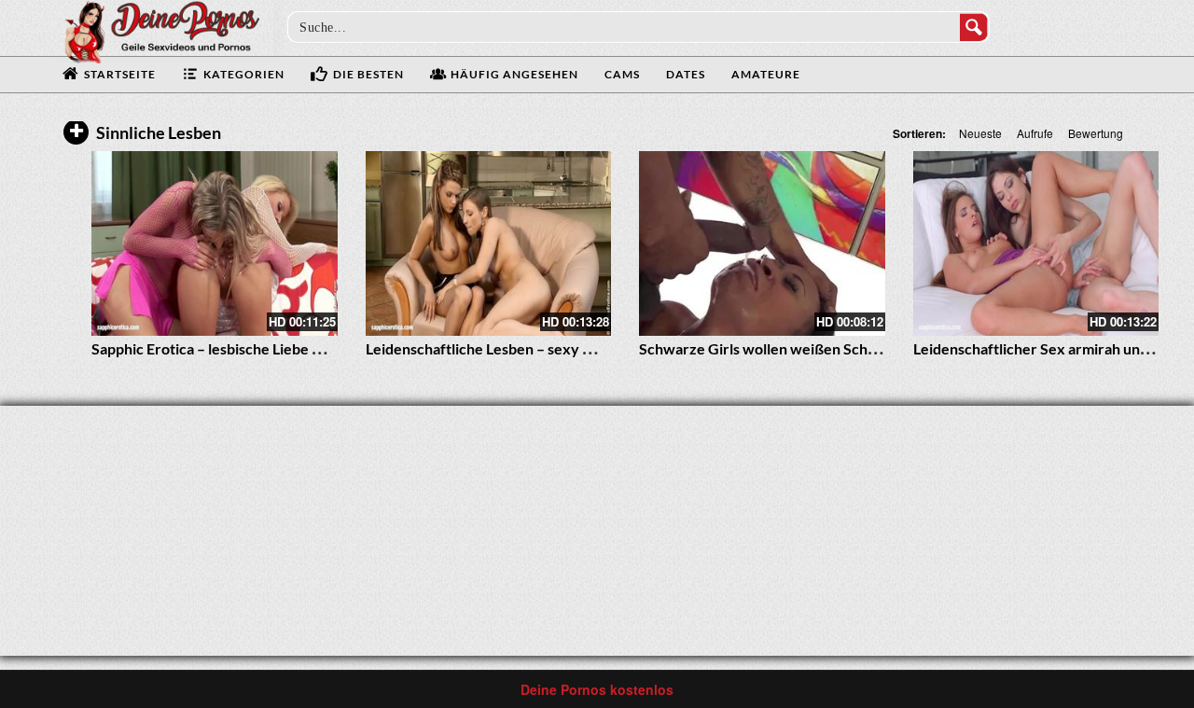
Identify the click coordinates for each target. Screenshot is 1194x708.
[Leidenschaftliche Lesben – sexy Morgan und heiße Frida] (489, 243)
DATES (685, 74)
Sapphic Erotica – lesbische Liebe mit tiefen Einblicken (269, 348)
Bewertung (1095, 133)
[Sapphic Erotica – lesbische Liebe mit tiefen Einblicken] (214, 243)
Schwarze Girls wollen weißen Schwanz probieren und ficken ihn (854, 348)
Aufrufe (1035, 133)
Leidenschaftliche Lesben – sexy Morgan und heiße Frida (553, 348)
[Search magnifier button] (974, 27)
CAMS (622, 74)
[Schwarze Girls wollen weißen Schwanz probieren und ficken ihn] (762, 243)
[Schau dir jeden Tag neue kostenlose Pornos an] (161, 30)
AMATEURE (765, 74)
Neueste (980, 133)
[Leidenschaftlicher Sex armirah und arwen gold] (1036, 243)
